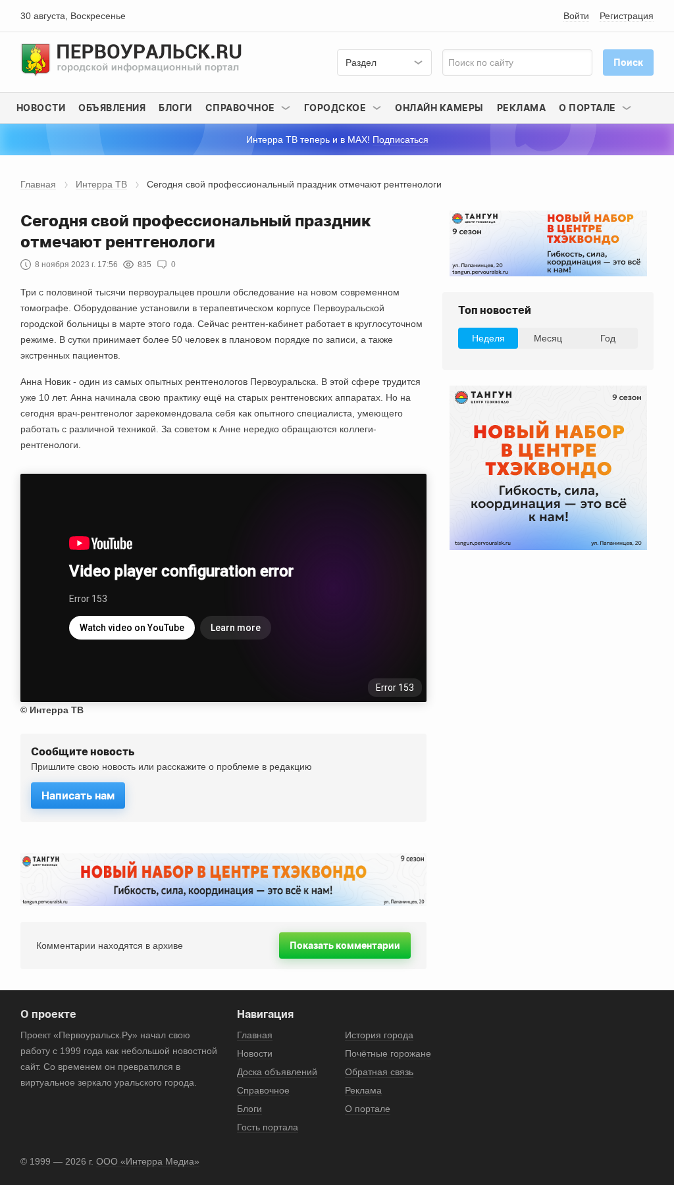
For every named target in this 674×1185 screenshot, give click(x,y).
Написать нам (78, 795)
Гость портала (267, 1127)
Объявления (111, 107)
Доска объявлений (277, 1072)
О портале (367, 1108)
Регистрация (627, 16)
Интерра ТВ (101, 184)
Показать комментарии (345, 945)
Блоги (175, 107)
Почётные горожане (388, 1053)
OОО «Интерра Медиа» (147, 1161)
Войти (576, 16)
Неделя (488, 338)
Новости (41, 107)
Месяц (548, 338)
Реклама (521, 107)
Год (607, 338)
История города (379, 1035)
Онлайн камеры (439, 107)
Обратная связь (379, 1072)
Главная (38, 184)
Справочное (263, 1090)
